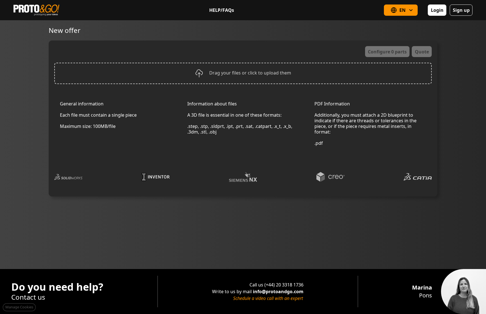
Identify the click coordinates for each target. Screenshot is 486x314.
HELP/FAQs (221, 10)
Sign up (461, 10)
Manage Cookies (19, 307)
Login (437, 10)
